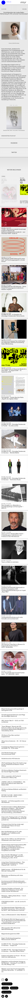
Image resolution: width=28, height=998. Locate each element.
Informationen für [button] (7, 984)
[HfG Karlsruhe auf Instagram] (2, 996)
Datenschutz (14, 988)
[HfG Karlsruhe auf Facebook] (6, 996)
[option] (10, 191)
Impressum (5, 988)
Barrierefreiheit (6, 992)
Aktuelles (8, 2)
